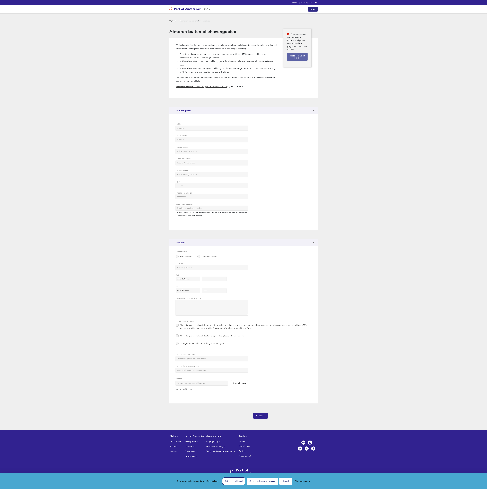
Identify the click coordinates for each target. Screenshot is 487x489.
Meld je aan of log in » (297, 57)
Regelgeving (212, 441)
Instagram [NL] (310, 443)
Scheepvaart (190, 441)
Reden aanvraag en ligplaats (189, 298)
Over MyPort (306, 3)
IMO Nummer (182, 135)
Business (243, 451)
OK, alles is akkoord (234, 481)
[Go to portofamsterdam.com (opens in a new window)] (185, 9)
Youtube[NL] (303, 443)
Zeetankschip (186, 256)
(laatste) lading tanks (186, 354)
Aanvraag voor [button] (183, 110)
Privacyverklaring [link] (302, 481)
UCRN (179, 124)
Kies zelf (285, 481)
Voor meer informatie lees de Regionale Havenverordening (202, 86)
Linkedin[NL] (300, 448)
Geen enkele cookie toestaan (262, 481)
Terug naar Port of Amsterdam (219, 451)
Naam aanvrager (184, 159)
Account (173, 446)
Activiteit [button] (180, 242)
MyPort (207, 9)
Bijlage (179, 378)
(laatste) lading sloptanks (188, 366)
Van (177, 275)
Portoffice (243, 446)
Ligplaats (180, 263)
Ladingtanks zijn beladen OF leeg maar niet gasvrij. (203, 343)
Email (179, 182)
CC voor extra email (184, 204)
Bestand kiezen (239, 383)
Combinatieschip (209, 256)
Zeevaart (189, 446)
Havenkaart (190, 456)
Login (313, 9)
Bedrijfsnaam (182, 170)
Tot (177, 286)
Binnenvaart (190, 451)
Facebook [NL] (313, 448)
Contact (294, 3)
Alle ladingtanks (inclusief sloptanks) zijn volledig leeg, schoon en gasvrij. (213, 336)
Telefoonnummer (184, 193)
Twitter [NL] (307, 448)
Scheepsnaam (182, 147)
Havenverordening (214, 446)
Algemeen (244, 456)
